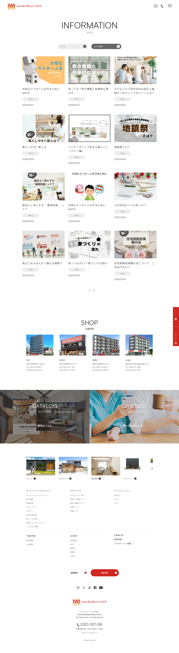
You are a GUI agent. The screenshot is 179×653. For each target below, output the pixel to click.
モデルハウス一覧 (77, 495)
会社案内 (73, 540)
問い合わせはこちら (134, 425)
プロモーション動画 (122, 543)
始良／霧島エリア (77, 503)
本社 (71, 544)
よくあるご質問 (32, 526)
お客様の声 (119, 535)
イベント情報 (176, 336)
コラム (30, 99)
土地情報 (29, 544)
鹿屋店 (72, 552)
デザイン (29, 511)
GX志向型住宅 (31, 515)
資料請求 (74, 573)
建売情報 (29, 540)
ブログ (116, 499)
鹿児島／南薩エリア (77, 499)
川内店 (72, 556)
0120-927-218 (91, 625)
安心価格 (29, 499)
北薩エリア (74, 507)
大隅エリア (74, 511)
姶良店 (72, 548)
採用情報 (118, 539)
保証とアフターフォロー (35, 522)
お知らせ (117, 495)
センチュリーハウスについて (37, 495)
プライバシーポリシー (89, 633)
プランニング (31, 507)
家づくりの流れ (32, 519)
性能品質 (29, 503)
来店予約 (104, 573)
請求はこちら (45, 425)
